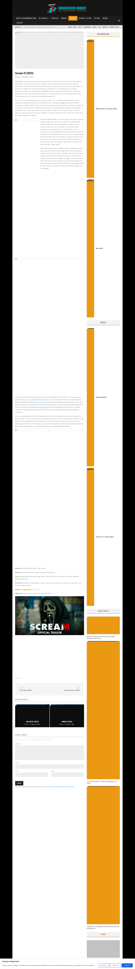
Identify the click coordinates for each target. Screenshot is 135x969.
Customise (103, 965)
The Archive (87, 27)
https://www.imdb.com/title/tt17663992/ (37, 593)
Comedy (64, 18)
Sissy (28, 400)
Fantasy (20, 23)
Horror (73, 18)
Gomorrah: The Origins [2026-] (105, 537)
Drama (105, 18)
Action (97, 18)
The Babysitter (32, 405)
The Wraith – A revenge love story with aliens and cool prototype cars (103, 927)
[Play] (49, 615)
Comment (18, 744)
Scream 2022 (52, 142)
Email (17, 771)
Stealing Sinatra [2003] (72, 689)
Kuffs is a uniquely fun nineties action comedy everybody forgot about (101, 637)
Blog (74, 27)
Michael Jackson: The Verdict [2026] (106, 109)
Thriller (54, 18)
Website (53, 771)
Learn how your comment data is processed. (58, 787)
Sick (25, 400)
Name (17, 763)
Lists (80, 27)
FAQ (99, 27)
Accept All (127, 965)
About (95, 27)
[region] (67, 964)
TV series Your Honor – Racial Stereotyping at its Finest (102, 782)
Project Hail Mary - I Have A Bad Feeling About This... (40, 27)
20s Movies (19, 678)
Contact (105, 27)
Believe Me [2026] (101, 397)
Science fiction (85, 18)
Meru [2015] (99, 248)
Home (70, 27)
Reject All (115, 965)
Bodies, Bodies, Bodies (46, 400)
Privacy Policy (114, 27)
